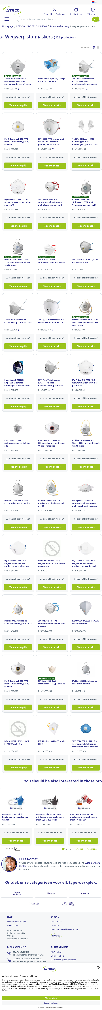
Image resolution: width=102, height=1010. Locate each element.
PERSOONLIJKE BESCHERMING (31, 26)
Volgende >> (92, 849)
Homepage (7, 26)
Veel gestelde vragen (16, 921)
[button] (6, 19)
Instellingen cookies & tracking (64, 929)
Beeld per (9, 849)
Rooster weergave (93, 47)
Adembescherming (59, 26)
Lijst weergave (98, 47)
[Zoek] (95, 19)
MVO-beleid (56, 952)
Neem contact (13, 925)
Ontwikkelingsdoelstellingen (63, 959)
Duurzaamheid (57, 956)
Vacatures (55, 925)
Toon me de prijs (18, 105)
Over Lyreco (56, 921)
